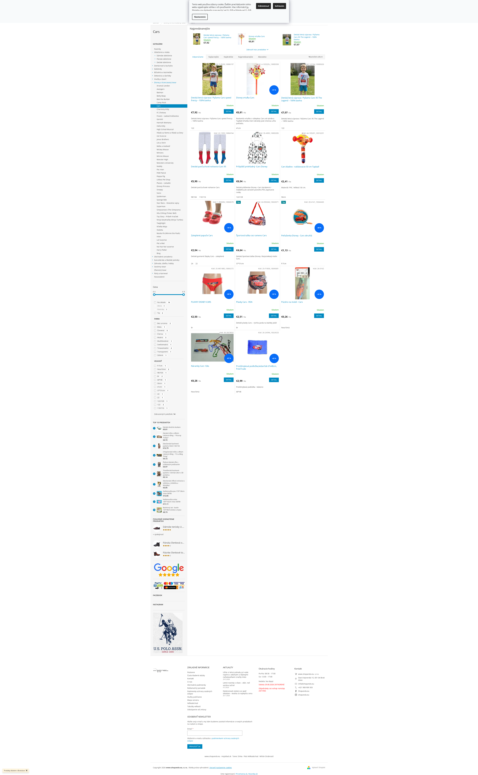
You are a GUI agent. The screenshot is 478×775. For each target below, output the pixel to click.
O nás (189, 682)
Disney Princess (163, 186)
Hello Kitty (161, 126)
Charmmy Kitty (163, 109)
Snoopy (160, 189)
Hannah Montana (164, 122)
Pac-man (160, 169)
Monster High (162, 159)
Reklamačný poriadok (196, 688)
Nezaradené (159, 277)
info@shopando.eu (306, 684)
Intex (159, 236)
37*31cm (162, 390)
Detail (229, 111)
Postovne (191, 672)
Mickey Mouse (163, 149)
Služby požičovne (194, 697)
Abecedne (262, 57)
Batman (160, 92)
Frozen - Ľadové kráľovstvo (168, 116)
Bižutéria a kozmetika (163, 72)
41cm (161, 387)
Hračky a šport (160, 79)
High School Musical (165, 129)
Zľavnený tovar (160, 270)
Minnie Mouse (163, 156)
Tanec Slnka (237, 756)
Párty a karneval (161, 273)
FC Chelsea (161, 112)
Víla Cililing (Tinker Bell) (166, 213)
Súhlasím (279, 6)
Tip (160, 313)
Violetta (160, 230)
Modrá (161, 337)
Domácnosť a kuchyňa (163, 66)
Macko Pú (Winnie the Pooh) (168, 233)
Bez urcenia (164, 323)
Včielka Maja (162, 226)
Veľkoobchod (192, 703)
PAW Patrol (161, 173)
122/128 (162, 401)
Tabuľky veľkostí (194, 706)
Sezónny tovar (160, 266)
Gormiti (160, 119)
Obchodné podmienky (196, 685)
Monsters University (165, 163)
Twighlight (161, 223)
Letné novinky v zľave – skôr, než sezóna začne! (236, 684)
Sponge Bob (162, 200)
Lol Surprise (162, 240)
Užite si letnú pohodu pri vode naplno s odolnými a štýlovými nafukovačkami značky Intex (235, 674)
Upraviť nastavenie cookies (220, 767)
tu (247, 7)
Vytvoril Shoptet (318, 767)
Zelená (161, 355)
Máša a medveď (163, 146)
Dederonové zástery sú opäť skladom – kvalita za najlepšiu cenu (237, 692)
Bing (158, 253)
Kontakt (190, 678)
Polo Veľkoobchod (251, 756)
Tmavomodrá (164, 348)
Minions (160, 153)
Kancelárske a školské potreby (166, 260)
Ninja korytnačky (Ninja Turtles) (170, 220)
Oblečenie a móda (161, 52)
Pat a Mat (161, 243)
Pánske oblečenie (164, 59)
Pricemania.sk (241, 774)
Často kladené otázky (196, 675)
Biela (161, 327)
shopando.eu (303, 695)
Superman (161, 206)
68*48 (161, 380)
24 (160, 394)
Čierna (161, 334)
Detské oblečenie (164, 62)
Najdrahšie (228, 57)
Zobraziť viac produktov (256, 49)
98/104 (161, 372)
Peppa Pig (161, 176)
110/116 (162, 408)
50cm (161, 383)
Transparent (164, 351)
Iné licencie (161, 136)
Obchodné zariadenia (163, 256)
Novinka (162, 309)
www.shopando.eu (212, 756)
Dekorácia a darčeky (162, 76)
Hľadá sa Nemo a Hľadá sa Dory (170, 133)
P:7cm (161, 365)
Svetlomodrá (164, 344)
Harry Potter (162, 250)
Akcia (161, 306)
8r (160, 376)
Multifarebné (164, 341)
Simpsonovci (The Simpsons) (168, 210)
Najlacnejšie (213, 57)
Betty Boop (161, 96)
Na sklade (163, 302)
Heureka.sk (253, 774)
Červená (162, 330)
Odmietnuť (263, 6)
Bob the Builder (163, 99)
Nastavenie (200, 17)
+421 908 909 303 (305, 687)
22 (160, 397)
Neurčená (163, 369)
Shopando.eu (303, 691)
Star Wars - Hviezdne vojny (168, 203)
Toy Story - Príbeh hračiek (167, 216)
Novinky (157, 49)
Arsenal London (163, 86)
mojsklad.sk (226, 756)
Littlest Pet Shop (163, 179)
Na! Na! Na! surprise (165, 246)
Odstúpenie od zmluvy (196, 709)
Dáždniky (158, 69)
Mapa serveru (193, 700)
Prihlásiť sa (194, 746)
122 (160, 404)
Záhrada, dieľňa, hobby (164, 263)
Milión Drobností (267, 756)
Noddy (159, 166)
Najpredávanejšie (245, 57)
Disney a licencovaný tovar (165, 82)
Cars (158, 106)
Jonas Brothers (163, 139)
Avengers (160, 89)
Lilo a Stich (161, 143)
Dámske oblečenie (164, 55)
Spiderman (161, 196)
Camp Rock (161, 102)
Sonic (159, 193)
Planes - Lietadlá (163, 183)
